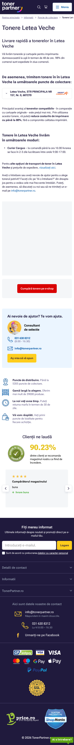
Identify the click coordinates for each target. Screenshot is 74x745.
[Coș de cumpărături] (45, 7)
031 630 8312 (22, 338)
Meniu (65, 7)
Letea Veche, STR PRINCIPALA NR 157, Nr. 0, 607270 (31, 93)
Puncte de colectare (48, 17)
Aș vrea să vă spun (21, 358)
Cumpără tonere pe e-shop (37, 288)
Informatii (28, 17)
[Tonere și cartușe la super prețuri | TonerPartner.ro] (12, 7)
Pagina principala (11, 17)
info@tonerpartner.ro (23, 190)
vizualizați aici (47, 167)
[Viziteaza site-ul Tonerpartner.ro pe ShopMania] (55, 719)
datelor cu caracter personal (53, 553)
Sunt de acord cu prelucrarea (37, 553)
